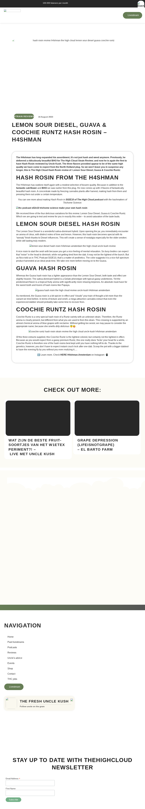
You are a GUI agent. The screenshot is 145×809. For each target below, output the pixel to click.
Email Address (13, 778)
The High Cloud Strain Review (77, 160)
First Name (11, 789)
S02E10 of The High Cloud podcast (84, 199)
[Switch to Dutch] (141, 6)
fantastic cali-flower (26, 188)
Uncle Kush (55, 164)
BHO (44, 188)
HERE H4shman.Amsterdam (75, 355)
